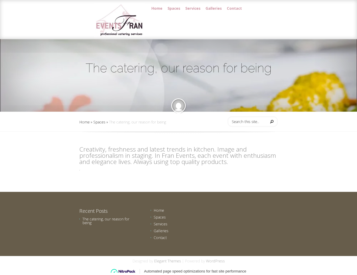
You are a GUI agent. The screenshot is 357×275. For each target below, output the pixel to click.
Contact (234, 8)
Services (192, 8)
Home (156, 8)
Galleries (214, 8)
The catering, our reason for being (105, 220)
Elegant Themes (167, 260)
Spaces (174, 8)
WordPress (215, 260)
